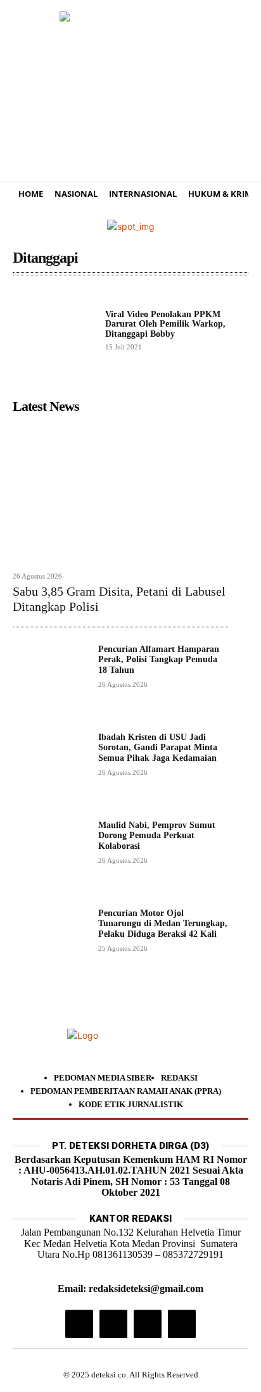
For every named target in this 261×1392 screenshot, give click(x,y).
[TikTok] (113, 1324)
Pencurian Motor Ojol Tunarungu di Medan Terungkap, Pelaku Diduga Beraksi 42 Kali (162, 923)
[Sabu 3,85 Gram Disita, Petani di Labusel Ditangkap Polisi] (120, 492)
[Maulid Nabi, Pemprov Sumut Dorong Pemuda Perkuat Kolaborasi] (50, 858)
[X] (148, 1324)
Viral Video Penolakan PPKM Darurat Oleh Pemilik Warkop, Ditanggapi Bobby (165, 324)
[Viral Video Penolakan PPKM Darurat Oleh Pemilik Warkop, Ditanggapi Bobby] (54, 330)
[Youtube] (182, 1324)
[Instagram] (79, 1324)
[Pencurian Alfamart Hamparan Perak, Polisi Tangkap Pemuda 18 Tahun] (50, 682)
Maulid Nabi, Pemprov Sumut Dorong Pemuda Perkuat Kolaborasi (156, 835)
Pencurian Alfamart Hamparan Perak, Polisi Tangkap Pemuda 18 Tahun (158, 659)
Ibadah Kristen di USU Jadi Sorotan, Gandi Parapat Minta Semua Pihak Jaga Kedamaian (157, 747)
